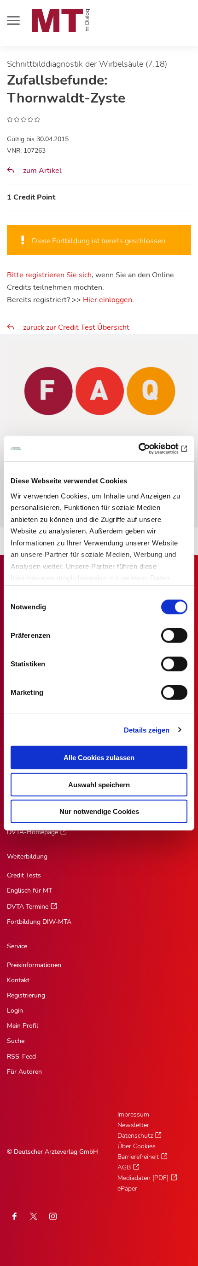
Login (15, 1010)
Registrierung (26, 995)
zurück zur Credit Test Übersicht (76, 327)
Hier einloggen (107, 300)
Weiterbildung (27, 856)
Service (17, 946)
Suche (15, 1041)
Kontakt (18, 980)
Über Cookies (136, 1146)
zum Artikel (41, 171)
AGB (124, 1167)
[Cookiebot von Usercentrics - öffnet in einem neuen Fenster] (147, 448)
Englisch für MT (29, 890)
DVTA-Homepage (32, 832)
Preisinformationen (34, 965)
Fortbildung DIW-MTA (39, 921)
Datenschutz (135, 1135)
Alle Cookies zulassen (99, 758)
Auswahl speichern (99, 784)
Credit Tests (24, 875)
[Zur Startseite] (61, 20)
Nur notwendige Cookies (99, 811)
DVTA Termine (27, 906)
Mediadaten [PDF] (143, 1178)
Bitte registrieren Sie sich (49, 275)
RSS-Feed (21, 1056)
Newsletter (133, 1125)
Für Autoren (24, 1071)
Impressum (133, 1114)
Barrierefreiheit (138, 1156)
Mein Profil (22, 1025)
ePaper (127, 1188)
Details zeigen (146, 729)
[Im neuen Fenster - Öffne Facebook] (14, 1216)
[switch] (166, 633)
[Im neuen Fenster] (33, 1216)
